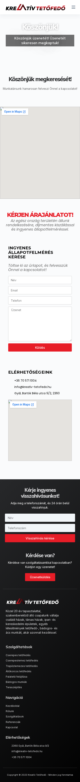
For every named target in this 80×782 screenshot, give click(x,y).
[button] (40, 577)
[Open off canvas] (73, 7)
